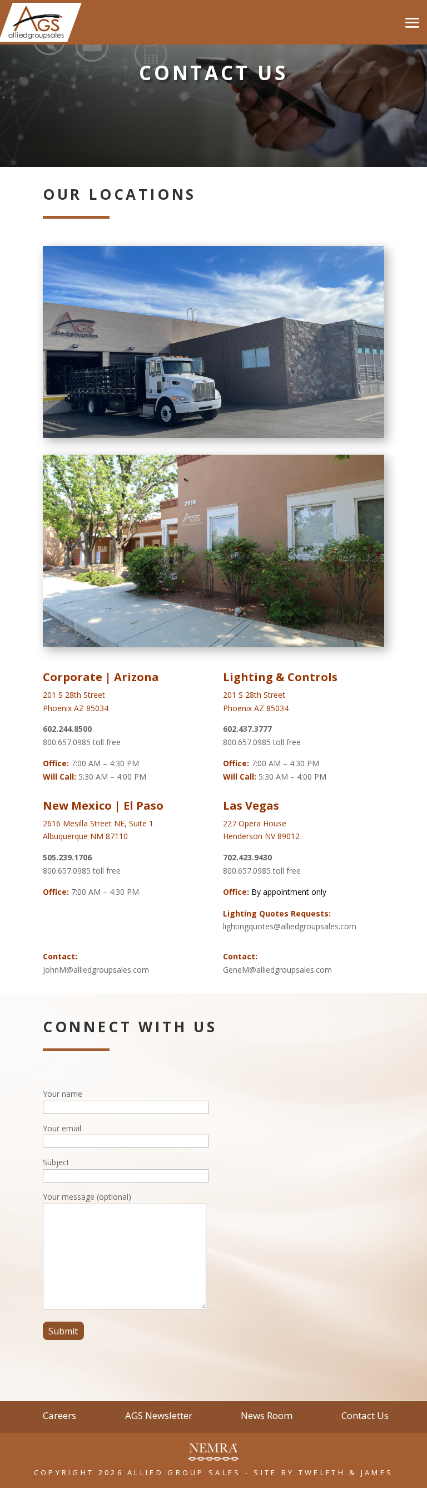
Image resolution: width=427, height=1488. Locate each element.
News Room (266, 1417)
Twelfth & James (346, 1472)
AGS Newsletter (158, 1417)
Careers (59, 1417)
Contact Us (365, 1417)
